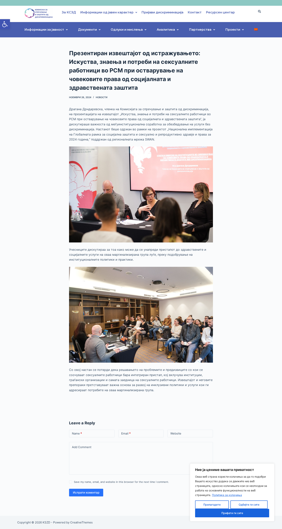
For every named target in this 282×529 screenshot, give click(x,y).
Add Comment (81, 447)
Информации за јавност (44, 29)
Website (175, 433)
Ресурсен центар (220, 12)
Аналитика (166, 29)
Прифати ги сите (232, 513)
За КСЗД (69, 12)
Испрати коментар (86, 492)
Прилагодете (212, 504)
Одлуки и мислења (127, 29)
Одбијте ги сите (249, 504)
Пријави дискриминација (162, 12)
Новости (101, 97)
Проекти (232, 29)
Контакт (195, 12)
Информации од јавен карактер (107, 12)
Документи (87, 29)
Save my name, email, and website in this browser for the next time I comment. (121, 481)
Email (126, 433)
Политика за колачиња (227, 495)
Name (77, 433)
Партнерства (200, 29)
